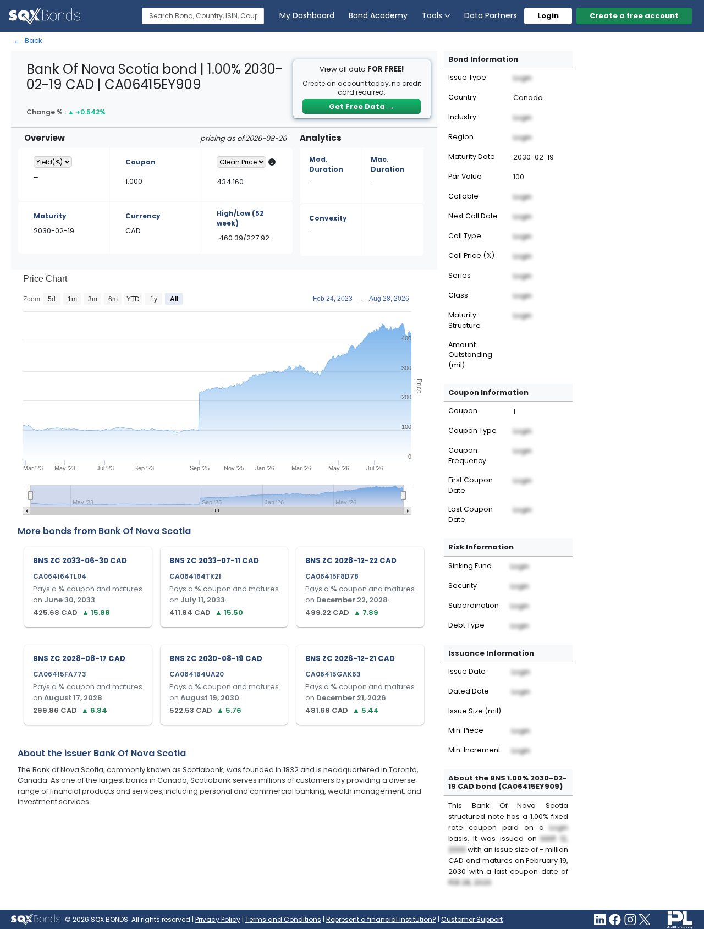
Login (548, 15)
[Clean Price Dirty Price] (241, 162)
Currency (143, 216)
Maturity (50, 216)
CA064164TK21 (195, 576)
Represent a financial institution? (381, 919)
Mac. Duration (388, 164)
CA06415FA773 (59, 674)
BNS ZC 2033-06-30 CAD (80, 561)
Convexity (328, 218)
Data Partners (490, 15)
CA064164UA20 (196, 674)
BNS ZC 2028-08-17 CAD (79, 658)
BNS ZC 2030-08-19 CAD (215, 658)
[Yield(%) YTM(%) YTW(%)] (53, 162)
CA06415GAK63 (333, 674)
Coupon (140, 162)
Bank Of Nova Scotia (144, 531)
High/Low (240, 218)
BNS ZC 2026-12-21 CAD (350, 658)
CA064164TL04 (59, 576)
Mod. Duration (326, 164)
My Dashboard (306, 15)
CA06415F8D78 (332, 576)
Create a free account (634, 15)
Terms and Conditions (283, 919)
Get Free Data (361, 106)
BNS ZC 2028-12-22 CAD (351, 561)
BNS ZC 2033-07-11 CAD (214, 561)
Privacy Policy (217, 919)
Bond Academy (378, 15)
